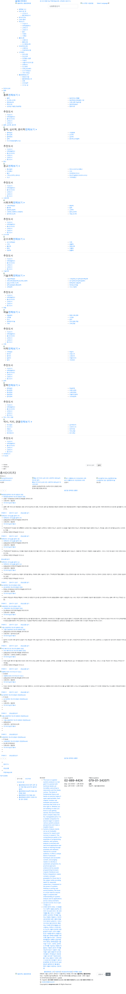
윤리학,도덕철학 (74, 139)
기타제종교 (72, 177)
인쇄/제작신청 (23, 46)
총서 (23, 32)
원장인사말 (25, 77)
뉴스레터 (25, 66)
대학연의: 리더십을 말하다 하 (12, 518)
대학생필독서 (26, 25)
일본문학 (9, 394)
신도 (70, 171)
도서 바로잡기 (26, 70)
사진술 (71, 317)
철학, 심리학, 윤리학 (9, 125)
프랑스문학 (72, 390)
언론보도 (25, 64)
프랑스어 (72, 354)
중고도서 (9, 159)
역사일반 (9, 425)
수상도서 (25, 23)
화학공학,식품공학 (75, 283)
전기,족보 (72, 433)
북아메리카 (10, 433)
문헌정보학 (10, 102)
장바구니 (68, 1)
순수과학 (6, 234)
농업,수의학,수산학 (13, 283)
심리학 (71, 137)
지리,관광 (72, 431)
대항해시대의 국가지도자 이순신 (13, 676)
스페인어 (72, 356)
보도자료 (25, 56)
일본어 (9, 358)
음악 (70, 319)
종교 (4, 161)
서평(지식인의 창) (27, 62)
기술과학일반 (11, 279)
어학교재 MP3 (26, 68)
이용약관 (58, 972)
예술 (4, 307)
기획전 (24, 36)
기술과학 (6, 271)
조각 (8, 319)
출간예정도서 (26, 15)
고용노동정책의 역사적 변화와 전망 (14, 629)
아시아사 (9, 427)
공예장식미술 (11, 321)
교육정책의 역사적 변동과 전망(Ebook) (15, 741)
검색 (99, 465)
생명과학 (72, 246)
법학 (70, 207)
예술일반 (9, 315)
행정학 (71, 205)
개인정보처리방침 (66, 972)
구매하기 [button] (4, 513)
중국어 (9, 356)
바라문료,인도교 (74, 173)
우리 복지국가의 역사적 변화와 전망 (14, 650)
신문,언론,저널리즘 (75, 102)
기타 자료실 (26, 73)
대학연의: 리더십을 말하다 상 (12, 564)
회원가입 (47, 1)
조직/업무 (25, 83)
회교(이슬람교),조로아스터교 (78, 175)
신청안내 (25, 40)
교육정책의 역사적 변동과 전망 (13, 608)
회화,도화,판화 (73, 315)
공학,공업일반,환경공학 (14, 285)
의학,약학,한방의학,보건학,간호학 (17, 281)
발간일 (66, 490)
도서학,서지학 (11, 100)
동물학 (71, 250)
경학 (8, 139)
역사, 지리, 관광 (8, 417)
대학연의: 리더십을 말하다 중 (12, 541)
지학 (70, 242)
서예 (8, 323)
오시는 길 (25, 85)
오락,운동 (72, 323)
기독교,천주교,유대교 (13, 175)
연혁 (23, 81)
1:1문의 (24, 60)
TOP (1, 776)
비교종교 (9, 171)
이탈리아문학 (73, 394)
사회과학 (6, 198)
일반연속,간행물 (74, 98)
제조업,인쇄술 (73, 285)
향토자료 (72, 106)
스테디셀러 (22, 19)
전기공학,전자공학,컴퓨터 (77, 281)
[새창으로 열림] (87, 3)
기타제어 (72, 360)
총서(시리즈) (11, 119)
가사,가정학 (73, 287)
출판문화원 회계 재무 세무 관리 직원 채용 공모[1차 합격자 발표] (28, 787)
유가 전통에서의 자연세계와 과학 (74, 480)
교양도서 (25, 30)
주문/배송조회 (54, 1)
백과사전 (9, 104)
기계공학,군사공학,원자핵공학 (78, 279)
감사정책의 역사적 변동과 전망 (13, 587)
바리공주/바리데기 (5, 480)
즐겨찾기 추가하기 (21, 1)
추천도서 (21, 21)
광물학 (71, 244)
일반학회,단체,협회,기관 (76, 100)
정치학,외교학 (11, 214)
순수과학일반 (11, 242)
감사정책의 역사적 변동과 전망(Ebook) (15, 699)
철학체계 (9, 137)
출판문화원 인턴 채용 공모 (27, 795)
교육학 (71, 210)
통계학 (9, 207)
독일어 (71, 352)
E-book (5, 456)
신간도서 (25, 13)
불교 (8, 173)
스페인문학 (72, 392)
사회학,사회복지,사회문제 (15, 212)
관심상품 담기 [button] (25, 513)
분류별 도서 (22, 9)
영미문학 (9, 396)
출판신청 (21, 38)
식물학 (71, 248)
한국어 (9, 354)
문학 (4, 380)
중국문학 (9, 392)
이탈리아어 (72, 358)
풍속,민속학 (73, 212)
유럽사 (9, 429)
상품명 (75, 490)
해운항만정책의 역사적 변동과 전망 (14, 496)
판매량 (71, 490)
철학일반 (9, 132)
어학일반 (9, 352)
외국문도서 (6, 454)
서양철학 (72, 132)
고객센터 (62, 1)
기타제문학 (72, 396)
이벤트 (24, 34)
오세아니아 (72, 427)
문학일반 (9, 388)
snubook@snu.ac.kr (48, 982)
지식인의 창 (20, 782)
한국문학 (9, 390)
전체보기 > (14, 94)
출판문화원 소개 (49, 972)
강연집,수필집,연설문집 (14, 106)
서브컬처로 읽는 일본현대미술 (105, 480)
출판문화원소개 (23, 75)
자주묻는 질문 (26, 58)
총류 (4, 90)
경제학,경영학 (11, 210)
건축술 (9, 317)
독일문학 (72, 388)
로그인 (42, 1)
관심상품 (6, 768)
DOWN (5, 776)
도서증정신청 (26, 44)
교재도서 (25, 27)
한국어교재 (22, 17)
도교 (8, 177)
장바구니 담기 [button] (13, 513)
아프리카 (9, 431)
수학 (8, 244)
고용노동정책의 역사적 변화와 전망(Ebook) (17, 720)
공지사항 (25, 54)
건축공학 (9, 287)
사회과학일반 (11, 205)
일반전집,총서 (73, 104)
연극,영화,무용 (73, 321)
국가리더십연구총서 (9, 503)
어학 (4, 344)
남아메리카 (72, 425)
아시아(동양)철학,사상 (14, 141)
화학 (8, 248)
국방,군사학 (73, 214)
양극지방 (72, 429)
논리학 (71, 134)
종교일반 (9, 169)
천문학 (9, 250)
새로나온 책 (22, 11)
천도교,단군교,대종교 (75, 169)
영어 (8, 360)
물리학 (9, 246)
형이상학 (9, 134)
